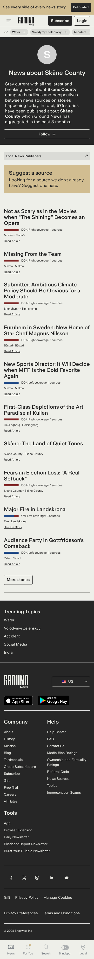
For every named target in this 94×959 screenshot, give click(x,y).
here (52, 185)
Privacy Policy (26, 897)
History (9, 739)
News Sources (58, 779)
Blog (7, 753)
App (7, 823)
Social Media (15, 644)
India (8, 652)
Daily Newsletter (16, 837)
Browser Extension (18, 830)
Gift (6, 780)
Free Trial (11, 787)
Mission (10, 746)
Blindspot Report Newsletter (25, 844)
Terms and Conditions (61, 913)
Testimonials (13, 760)
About (8, 732)
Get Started (81, 7)
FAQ (50, 739)
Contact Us (55, 746)
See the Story (13, 527)
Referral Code (58, 772)
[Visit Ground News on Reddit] (66, 877)
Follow (44, 134)
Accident (80, 32)
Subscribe (60, 20)
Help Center (56, 732)
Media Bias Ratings (62, 753)
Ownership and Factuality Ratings (66, 762)
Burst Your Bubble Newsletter (27, 851)
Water (16, 32)
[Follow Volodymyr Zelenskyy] (66, 32)
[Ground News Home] (26, 21)
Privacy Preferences (21, 913)
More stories (18, 579)
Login (82, 20)
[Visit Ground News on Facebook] (11, 877)
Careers (10, 794)
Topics (52, 785)
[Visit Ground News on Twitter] (24, 877)
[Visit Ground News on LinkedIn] (51, 877)
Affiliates (10, 801)
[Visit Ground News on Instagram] (37, 877)
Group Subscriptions (20, 767)
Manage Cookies (57, 897)
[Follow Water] (24, 32)
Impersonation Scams (64, 792)
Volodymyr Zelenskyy (47, 32)
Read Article (12, 241)
